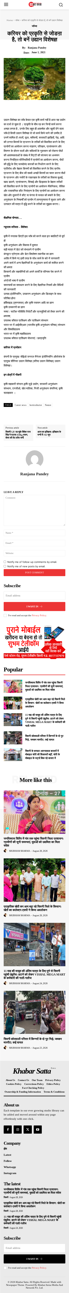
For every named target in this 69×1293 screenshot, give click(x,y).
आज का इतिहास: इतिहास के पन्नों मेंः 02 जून (49, 433)
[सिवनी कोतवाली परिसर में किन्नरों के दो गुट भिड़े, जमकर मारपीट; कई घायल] (13, 737)
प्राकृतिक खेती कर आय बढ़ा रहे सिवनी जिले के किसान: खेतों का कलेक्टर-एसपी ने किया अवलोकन (45, 703)
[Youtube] (38, 1129)
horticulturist (36, 405)
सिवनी (6, 1197)
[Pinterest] (40, 108)
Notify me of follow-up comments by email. (32, 561)
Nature (48, 405)
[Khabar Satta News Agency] (35, 4)
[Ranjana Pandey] (34, 459)
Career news (21, 405)
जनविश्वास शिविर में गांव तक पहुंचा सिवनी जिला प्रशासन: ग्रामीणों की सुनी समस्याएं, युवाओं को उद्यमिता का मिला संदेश (44, 686)
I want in (32, 606)
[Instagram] (18, 1129)
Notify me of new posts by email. (26, 566)
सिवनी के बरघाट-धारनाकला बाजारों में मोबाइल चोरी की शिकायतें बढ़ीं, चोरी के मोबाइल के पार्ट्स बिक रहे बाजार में (42, 755)
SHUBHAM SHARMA (19, 851)
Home (10, 20)
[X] (31, 108)
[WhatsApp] (48, 108)
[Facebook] (23, 108)
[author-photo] (6, 851)
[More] (57, 108)
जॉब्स (17, 20)
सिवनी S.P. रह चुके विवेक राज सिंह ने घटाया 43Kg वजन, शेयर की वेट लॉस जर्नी (18, 434)
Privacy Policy (39, 615)
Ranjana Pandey (37, 47)
